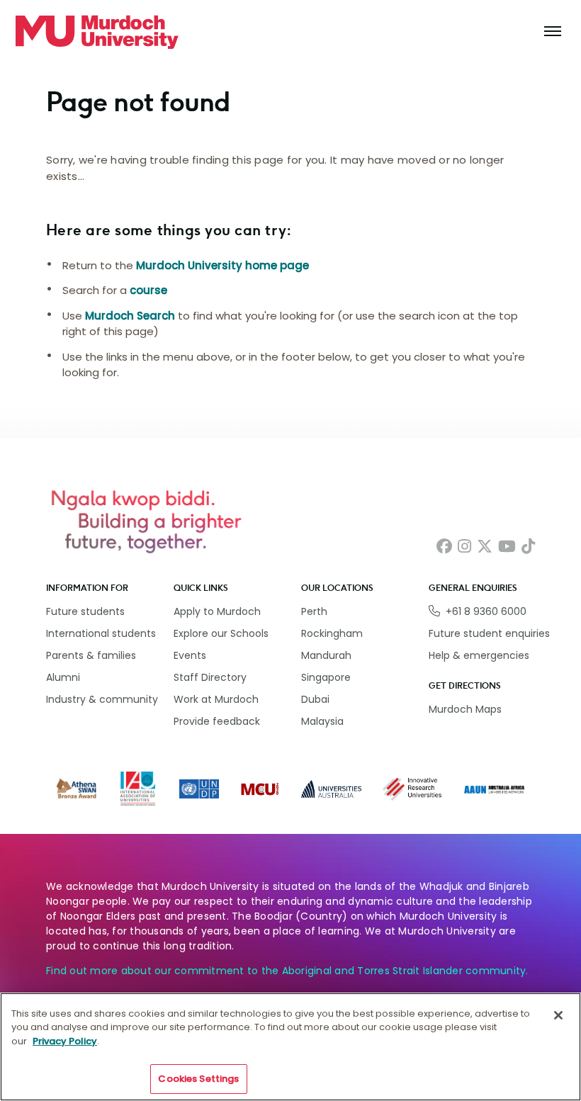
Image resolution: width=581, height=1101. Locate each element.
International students (101, 633)
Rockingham (332, 633)
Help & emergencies (479, 655)
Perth (314, 611)
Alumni (63, 677)
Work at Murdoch (216, 699)
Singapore (326, 677)
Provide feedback (217, 721)
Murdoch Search (130, 315)
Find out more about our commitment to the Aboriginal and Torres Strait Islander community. (287, 971)
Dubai (315, 699)
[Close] (558, 1015)
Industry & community (102, 699)
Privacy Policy (65, 1041)
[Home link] (97, 32)
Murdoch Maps (465, 709)
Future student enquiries (489, 633)
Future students (85, 611)
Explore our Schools (221, 633)
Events (190, 655)
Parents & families (91, 655)
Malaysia (322, 721)
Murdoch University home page (222, 265)
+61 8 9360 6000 (486, 611)
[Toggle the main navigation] (552, 32)
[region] (290, 1047)
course (148, 290)
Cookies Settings (198, 1078)
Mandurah (326, 655)
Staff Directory (210, 677)
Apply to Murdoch (217, 611)
